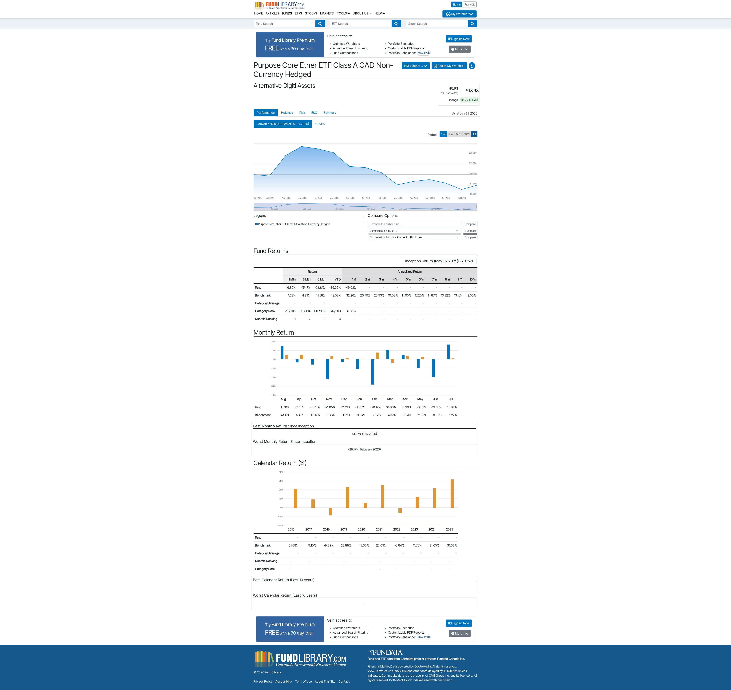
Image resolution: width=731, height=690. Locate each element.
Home (258, 13)
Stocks (311, 13)
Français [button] (470, 4)
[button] (320, 23)
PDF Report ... (414, 66)
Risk (302, 113)
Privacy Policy (263, 681)
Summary (330, 113)
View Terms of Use (380, 671)
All (474, 134)
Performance (266, 113)
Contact (344, 681)
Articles (272, 13)
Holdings (287, 113)
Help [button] (379, 13)
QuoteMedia (422, 666)
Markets (327, 13)
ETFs (298, 13)
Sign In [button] (457, 4)
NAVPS (320, 124)
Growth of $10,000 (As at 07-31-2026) (283, 124)
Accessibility (283, 681)
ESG (314, 113)
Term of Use (303, 681)
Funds (287, 13)
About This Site (325, 681)
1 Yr (443, 134)
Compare (470, 224)
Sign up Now (460, 39)
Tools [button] (342, 13)
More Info (461, 49)
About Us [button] (361, 13)
